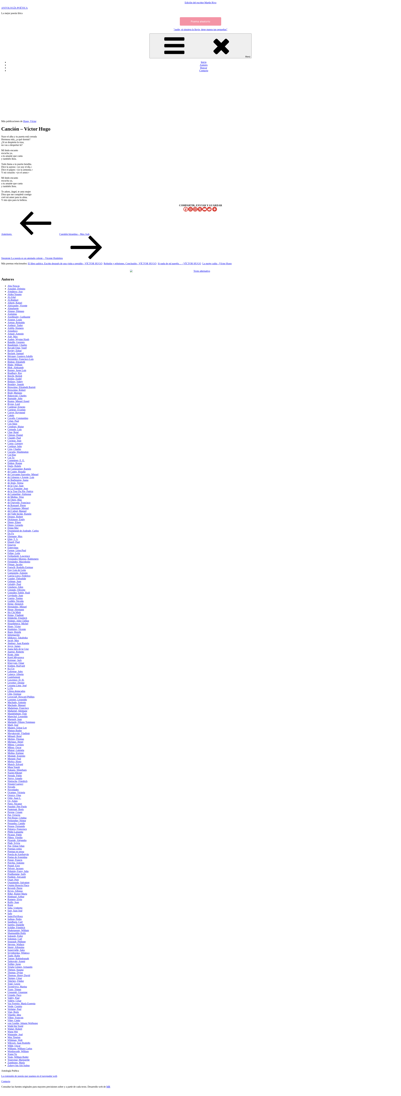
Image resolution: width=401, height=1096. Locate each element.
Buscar (203, 67)
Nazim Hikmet (15, 772)
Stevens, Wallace (16, 944)
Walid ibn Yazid (15, 1026)
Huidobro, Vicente (17, 629)
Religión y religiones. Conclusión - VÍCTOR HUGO (130, 263)
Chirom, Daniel (15, 435)
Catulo (11, 415)
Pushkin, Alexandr (17, 877)
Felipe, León (14, 553)
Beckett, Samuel (16, 353)
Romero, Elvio (15, 899)
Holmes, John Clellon (18, 620)
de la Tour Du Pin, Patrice (20, 491)
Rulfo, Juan (13, 902)
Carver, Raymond (16, 412)
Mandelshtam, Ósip (17, 713)
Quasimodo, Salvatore (18, 882)
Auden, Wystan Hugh (18, 339)
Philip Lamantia (15, 832)
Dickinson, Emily (16, 519)
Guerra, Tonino (15, 598)
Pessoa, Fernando (16, 826)
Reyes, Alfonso (15, 891)
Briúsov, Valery (15, 381)
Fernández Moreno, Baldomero (23, 559)
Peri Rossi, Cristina (17, 817)
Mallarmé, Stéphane (17, 711)
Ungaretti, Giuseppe (17, 992)
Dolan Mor (13, 528)
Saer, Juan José (15, 910)
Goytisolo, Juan (15, 595)
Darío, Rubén (14, 466)
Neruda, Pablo (15, 775)
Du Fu (11, 533)
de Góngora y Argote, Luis (21, 477)
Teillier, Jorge (14, 964)
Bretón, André (15, 378)
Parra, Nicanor (15, 803)
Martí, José (13, 725)
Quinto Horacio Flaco (18, 885)
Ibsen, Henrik (14, 632)
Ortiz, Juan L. (14, 798)
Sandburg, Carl (15, 922)
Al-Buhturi (13, 300)
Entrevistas (13, 547)
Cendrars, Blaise (16, 426)
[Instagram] (195, 209)
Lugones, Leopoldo (17, 699)
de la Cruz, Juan (15, 485)
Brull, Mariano (15, 392)
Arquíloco (13, 331)
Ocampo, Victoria (16, 792)
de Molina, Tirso (16, 497)
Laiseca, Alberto (16, 674)
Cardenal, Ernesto (16, 407)
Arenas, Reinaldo (16, 322)
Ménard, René (15, 736)
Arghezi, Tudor (15, 325)
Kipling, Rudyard (16, 665)
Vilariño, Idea (14, 1014)
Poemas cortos (15, 848)
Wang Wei (13, 1031)
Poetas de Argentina (17, 857)
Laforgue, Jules (15, 671)
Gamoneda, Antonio (18, 573)
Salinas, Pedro (15, 919)
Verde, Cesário (15, 1006)
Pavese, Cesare (15, 812)
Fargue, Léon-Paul (17, 550)
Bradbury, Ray (15, 373)
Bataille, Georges (16, 342)
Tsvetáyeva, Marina (17, 986)
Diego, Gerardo (15, 525)
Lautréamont (14, 677)
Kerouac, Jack (15, 660)
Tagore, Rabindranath (18, 958)
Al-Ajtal (12, 297)
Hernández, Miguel (17, 606)
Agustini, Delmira (16, 288)
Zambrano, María (16, 1062)
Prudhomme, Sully (17, 874)
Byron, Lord (14, 404)
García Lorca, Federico (19, 575)
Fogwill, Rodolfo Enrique (20, 567)
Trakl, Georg (14, 983)
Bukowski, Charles (17, 395)
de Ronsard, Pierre (17, 505)
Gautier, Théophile (17, 578)
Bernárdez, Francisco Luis (21, 359)
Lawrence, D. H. (16, 680)
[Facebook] (185, 209)
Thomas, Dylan (15, 972)
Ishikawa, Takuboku (18, 637)
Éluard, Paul (14, 542)
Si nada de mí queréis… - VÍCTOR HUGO (179, 263)
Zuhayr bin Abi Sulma (19, 1065)
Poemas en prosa (16, 851)
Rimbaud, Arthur (16, 896)
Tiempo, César (15, 978)
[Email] (204, 209)
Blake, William (15, 364)
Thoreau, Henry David (19, 975)
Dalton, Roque (15, 463)
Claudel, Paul (14, 438)
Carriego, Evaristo (17, 409)
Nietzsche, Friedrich (17, 781)
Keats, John (13, 654)
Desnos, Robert (15, 516)
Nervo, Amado (15, 778)
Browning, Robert (17, 390)
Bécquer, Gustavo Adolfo (20, 356)
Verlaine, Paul (14, 1009)
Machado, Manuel (17, 705)
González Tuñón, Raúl (19, 592)
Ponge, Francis (15, 860)
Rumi (10, 905)
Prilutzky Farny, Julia (18, 871)
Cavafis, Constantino (18, 418)
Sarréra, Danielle (16, 924)
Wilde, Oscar (14, 1045)
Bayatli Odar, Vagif (17, 347)
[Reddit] (209, 209)
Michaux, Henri (15, 741)
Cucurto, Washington (18, 452)
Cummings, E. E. (16, 460)
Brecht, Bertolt (15, 376)
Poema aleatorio (200, 21)
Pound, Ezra (14, 865)
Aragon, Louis (15, 319)
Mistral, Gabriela (16, 750)
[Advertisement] (200, 96)
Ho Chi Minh (14, 612)
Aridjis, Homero (16, 328)
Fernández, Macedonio (19, 561)
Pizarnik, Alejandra (17, 840)
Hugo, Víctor (29, 121)
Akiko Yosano (15, 294)
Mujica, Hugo (14, 761)
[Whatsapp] (190, 209)
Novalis (11, 786)
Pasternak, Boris (16, 809)
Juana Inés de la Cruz (18, 649)
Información (14, 635)
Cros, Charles (14, 449)
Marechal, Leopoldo (18, 716)
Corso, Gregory (15, 443)
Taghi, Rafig (14, 955)
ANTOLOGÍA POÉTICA (14, 8)
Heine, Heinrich (15, 604)
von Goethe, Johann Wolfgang (23, 1023)
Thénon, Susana (15, 969)
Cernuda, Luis (15, 429)
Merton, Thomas (16, 739)
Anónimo (12, 314)
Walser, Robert (15, 1029)
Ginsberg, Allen (15, 587)
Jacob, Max (13, 640)
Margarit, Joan (15, 719)
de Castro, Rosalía (17, 471)
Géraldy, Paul (14, 584)
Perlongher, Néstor (17, 820)
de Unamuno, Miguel (18, 508)
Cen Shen (12, 423)
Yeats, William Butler (18, 1057)
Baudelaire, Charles (17, 345)
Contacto (203, 70)
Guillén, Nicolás (16, 601)
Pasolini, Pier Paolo (17, 806)
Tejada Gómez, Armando (20, 967)
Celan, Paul (13, 421)
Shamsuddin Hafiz (17, 933)
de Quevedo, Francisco (19, 502)
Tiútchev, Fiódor (16, 981)
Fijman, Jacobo (15, 564)
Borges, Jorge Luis (17, 370)
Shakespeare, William (18, 930)
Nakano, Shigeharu (17, 770)
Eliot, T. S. (13, 539)
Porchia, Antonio (16, 862)
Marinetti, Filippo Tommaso (21, 722)
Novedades (13, 789)
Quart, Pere (13, 879)
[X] (200, 209)
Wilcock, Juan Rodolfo (19, 1043)
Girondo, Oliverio (16, 589)
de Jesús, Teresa (15, 483)
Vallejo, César (14, 1000)
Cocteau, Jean (14, 440)
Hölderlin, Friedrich (17, 618)
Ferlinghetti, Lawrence (19, 556)
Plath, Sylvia (14, 843)
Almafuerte (13, 308)
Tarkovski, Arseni (16, 961)
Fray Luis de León (17, 570)
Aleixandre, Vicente (17, 305)
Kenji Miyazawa (16, 657)
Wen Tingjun (14, 1037)
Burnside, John (15, 398)
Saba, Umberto (15, 908)
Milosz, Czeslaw (16, 744)
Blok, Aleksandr (16, 367)
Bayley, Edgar (15, 350)
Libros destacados (16, 691)
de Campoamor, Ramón (19, 468)
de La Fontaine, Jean (18, 488)
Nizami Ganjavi (15, 784)
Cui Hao (12, 454)
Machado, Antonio (17, 702)
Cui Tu (11, 457)
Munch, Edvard (15, 764)
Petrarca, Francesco (17, 829)
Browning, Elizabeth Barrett (21, 387)
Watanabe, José (15, 1034)
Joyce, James (14, 646)
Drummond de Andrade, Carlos (23, 530)
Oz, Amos (13, 801)
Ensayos (12, 544)
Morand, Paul (14, 758)
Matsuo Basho (15, 730)
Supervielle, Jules (16, 950)
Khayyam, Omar (16, 663)
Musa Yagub (14, 767)
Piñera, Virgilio (15, 837)
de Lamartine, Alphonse (19, 494)
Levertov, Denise (16, 682)
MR (108, 1086)
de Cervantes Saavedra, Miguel (23, 474)
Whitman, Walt (15, 1040)
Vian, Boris (13, 1012)
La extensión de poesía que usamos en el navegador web (29, 1076)
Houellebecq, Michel (18, 623)
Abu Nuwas (14, 286)
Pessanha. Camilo (16, 823)
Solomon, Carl (15, 938)
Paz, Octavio (14, 815)
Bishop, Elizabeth (16, 362)
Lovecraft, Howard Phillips (21, 696)
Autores (204, 65)
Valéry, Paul (13, 998)
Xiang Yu (12, 1054)
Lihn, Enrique (14, 694)
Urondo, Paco (14, 995)
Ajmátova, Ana (15, 291)
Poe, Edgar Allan (16, 846)
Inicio (203, 62)
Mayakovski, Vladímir (19, 733)
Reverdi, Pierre (15, 888)
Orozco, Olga (14, 795)
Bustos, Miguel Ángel (18, 401)
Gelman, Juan (14, 581)
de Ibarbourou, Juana (18, 480)
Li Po (10, 688)
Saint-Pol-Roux (15, 916)
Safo (10, 913)
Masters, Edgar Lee (17, 727)
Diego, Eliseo (14, 522)
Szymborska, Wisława (18, 953)
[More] (215, 209)
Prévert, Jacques (15, 868)
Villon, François (15, 1017)
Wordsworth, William (18, 1051)
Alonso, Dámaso (16, 311)
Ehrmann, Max (15, 536)
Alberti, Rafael (15, 302)
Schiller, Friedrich (16, 927)
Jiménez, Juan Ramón (18, 643)
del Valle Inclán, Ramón (19, 514)
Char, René (13, 432)
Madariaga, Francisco (18, 708)
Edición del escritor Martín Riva (200, 2)
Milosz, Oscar (14, 747)
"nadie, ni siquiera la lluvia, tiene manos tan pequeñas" (200, 29)
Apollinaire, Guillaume (19, 317)
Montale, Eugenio (16, 756)
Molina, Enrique (16, 753)
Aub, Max (13, 336)
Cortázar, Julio (15, 446)
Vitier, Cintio (14, 1020)
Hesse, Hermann (16, 609)
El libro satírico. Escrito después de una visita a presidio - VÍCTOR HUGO (65, 263)
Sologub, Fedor (15, 936)
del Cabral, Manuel (17, 511)
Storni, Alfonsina (16, 947)
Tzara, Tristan (14, 989)
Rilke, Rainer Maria (17, 893)
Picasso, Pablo (15, 834)
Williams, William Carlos (20, 1048)
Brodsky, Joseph (16, 384)
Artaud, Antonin (16, 333)
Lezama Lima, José (17, 685)
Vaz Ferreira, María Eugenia (21, 1003)
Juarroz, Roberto (16, 651)
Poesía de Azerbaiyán (18, 854)
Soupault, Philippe (17, 941)
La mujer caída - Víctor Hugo (217, 263)
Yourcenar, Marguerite (19, 1059)
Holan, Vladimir (16, 615)
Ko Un (11, 668)
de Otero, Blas (15, 499)
